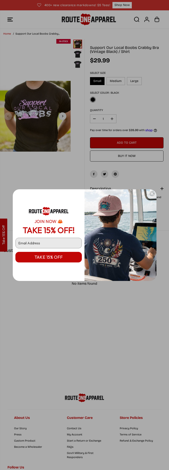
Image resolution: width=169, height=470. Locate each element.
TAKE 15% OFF (49, 257)
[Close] (152, 193)
